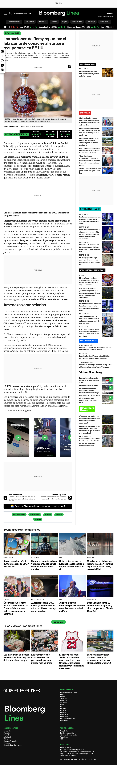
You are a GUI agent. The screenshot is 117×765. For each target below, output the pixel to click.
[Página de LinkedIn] (27, 690)
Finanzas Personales (10, 741)
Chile (62, 704)
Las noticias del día (19, 514)
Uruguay (63, 712)
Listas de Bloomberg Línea (12, 745)
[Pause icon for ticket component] (5, 27)
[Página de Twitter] (11, 690)
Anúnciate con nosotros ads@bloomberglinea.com (77, 751)
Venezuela (63, 702)
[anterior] (5, 498)
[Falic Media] (99, 16)
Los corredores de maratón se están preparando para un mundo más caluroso (41, 658)
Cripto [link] (64, 22)
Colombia (63, 700)
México (62, 696)
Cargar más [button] (58, 622)
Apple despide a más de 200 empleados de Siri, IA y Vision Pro (16, 564)
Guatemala (64, 720)
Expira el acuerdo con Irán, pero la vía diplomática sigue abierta (89, 380)
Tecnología (64, 737)
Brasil (62, 694)
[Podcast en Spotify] (38, 690)
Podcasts (7, 743)
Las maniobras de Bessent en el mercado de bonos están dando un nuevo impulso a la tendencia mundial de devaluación (89, 234)
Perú (61, 706)
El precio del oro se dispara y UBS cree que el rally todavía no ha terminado (89, 73)
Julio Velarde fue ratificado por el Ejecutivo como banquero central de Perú (72, 606)
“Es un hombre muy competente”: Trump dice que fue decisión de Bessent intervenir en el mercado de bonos (89, 160)
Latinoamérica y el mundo (68, 692)
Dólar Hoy (7, 735)
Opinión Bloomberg (88, 341)
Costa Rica (64, 714)
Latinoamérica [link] (77, 22)
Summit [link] (54, 22)
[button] (69, 66)
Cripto (6, 739)
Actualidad (7, 737)
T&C (61, 739)
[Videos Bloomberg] (96, 372)
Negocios (48, 514)
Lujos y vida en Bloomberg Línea (23, 626)
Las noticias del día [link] (14, 22)
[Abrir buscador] (11, 13)
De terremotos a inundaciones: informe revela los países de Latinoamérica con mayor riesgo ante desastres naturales (89, 440)
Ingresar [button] (110, 13)
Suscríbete (64, 731)
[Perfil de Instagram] (22, 690)
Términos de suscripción (68, 735)
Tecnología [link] (91, 22)
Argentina (63, 698)
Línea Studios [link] (104, 22)
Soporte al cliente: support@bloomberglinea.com (76, 753)
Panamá (63, 710)
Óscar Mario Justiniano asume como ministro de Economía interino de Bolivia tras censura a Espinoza (16, 608)
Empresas (59, 514)
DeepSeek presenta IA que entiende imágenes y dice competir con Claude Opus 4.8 (100, 606)
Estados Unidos (12, 33)
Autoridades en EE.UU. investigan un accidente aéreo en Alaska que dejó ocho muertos (43, 606)
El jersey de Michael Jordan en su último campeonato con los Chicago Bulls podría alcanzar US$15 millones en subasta (71, 661)
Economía (38, 519)
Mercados (7, 733)
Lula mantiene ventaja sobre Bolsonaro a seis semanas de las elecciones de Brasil (89, 150)
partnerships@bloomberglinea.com (72, 749)
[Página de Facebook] (5, 690)
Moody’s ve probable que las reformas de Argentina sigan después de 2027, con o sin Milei (100, 565)
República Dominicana (67, 718)
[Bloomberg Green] (96, 409)
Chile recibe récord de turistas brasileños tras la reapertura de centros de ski (71, 565)
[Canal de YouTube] (16, 690)
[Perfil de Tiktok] (33, 690)
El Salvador (64, 716)
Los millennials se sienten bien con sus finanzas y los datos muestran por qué (53, 498)
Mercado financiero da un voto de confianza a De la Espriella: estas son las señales (44, 565)
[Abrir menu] (6, 13)
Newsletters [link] (30, 22)
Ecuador (63, 708)
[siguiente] (70, 498)
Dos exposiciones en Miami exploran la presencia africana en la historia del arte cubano (22, 499)
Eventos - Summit (66, 747)
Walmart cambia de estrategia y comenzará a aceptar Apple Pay (90, 170)
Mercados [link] (42, 22)
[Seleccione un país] (30, 13)
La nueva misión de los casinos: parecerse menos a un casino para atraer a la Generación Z (99, 658)
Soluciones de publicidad (68, 755)
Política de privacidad (67, 733)
